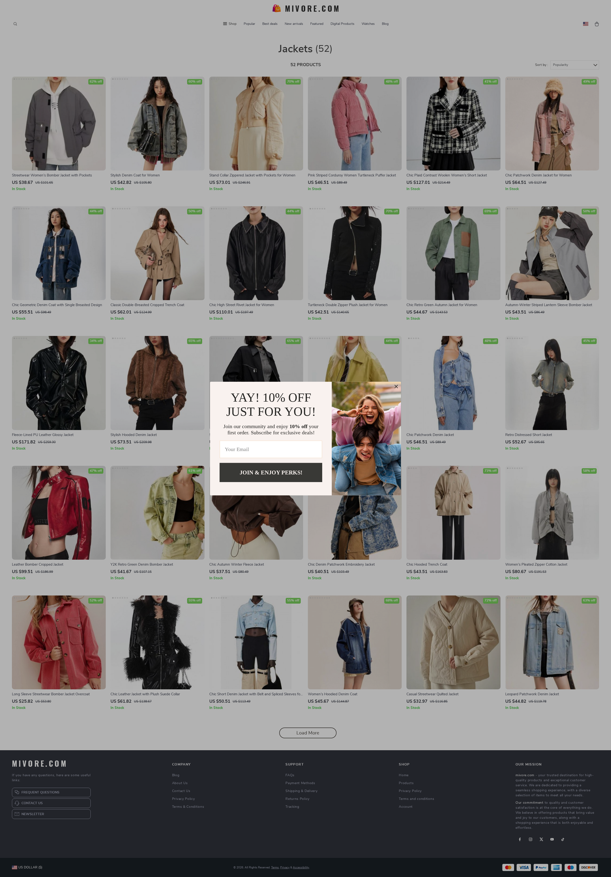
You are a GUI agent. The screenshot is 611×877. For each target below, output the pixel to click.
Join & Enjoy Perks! (271, 472)
